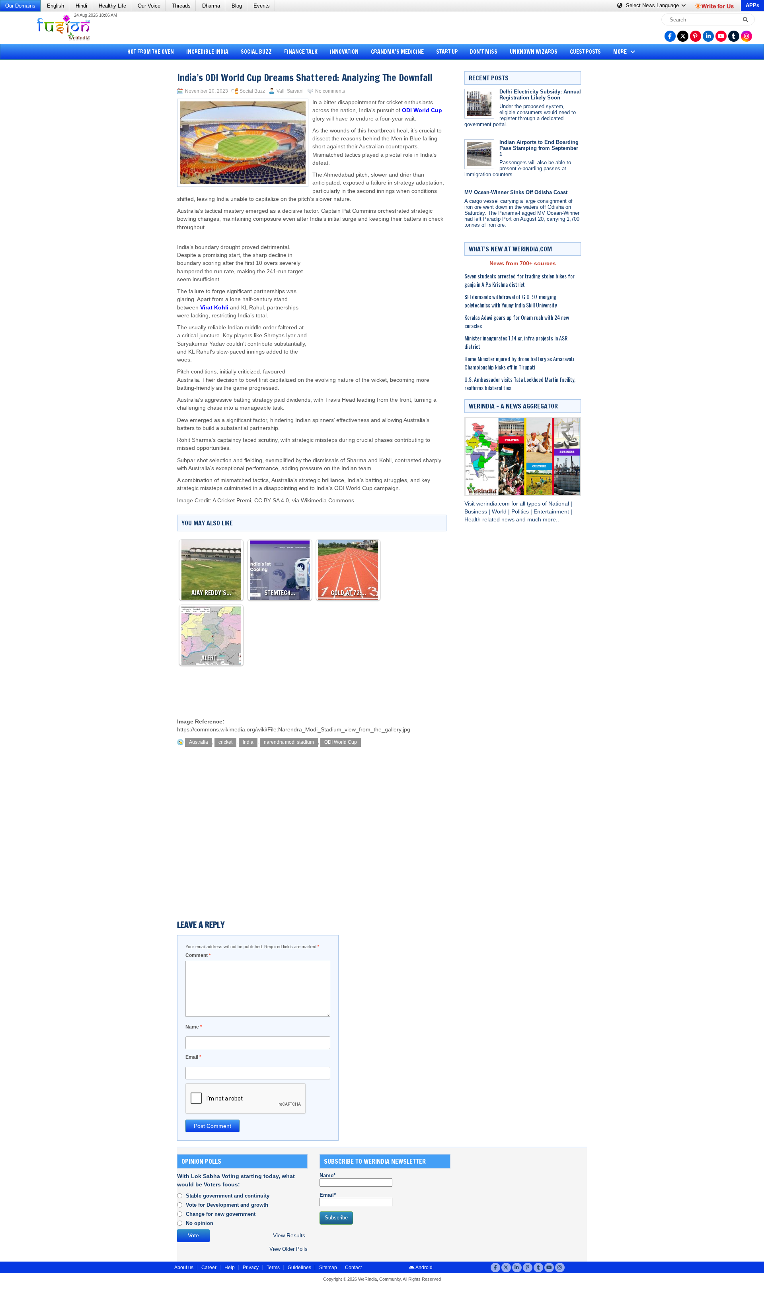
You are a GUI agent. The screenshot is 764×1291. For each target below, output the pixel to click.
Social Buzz (256, 52)
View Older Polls (288, 1249)
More (620, 52)
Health (473, 520)
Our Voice (149, 6)
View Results (289, 1236)
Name (193, 1027)
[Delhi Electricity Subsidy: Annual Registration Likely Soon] (479, 104)
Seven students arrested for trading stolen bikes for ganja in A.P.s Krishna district (519, 280)
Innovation (344, 52)
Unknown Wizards (533, 52)
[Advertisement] (36, 185)
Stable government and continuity (227, 1196)
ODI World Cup (422, 110)
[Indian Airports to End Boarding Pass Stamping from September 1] (479, 154)
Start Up (447, 52)
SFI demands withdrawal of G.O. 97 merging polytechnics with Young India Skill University (510, 300)
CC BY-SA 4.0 (271, 501)
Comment (198, 955)
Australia (198, 742)
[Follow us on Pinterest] (695, 36)
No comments (330, 91)
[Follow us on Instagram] (746, 36)
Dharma (211, 6)
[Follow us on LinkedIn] (708, 36)
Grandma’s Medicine (397, 52)
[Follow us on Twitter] (682, 36)
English (55, 6)
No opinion (199, 1223)
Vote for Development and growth (227, 1205)
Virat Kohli (214, 308)
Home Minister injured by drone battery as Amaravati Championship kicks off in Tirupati (519, 362)
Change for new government (220, 1214)
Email (193, 1057)
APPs (752, 5)
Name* (327, 1175)
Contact (353, 1267)
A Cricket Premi (231, 501)
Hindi (81, 6)
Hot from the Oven (150, 52)
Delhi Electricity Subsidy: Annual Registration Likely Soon (540, 95)
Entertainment (552, 512)
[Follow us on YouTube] (721, 36)
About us (183, 1267)
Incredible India (207, 52)
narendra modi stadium (289, 742)
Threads (181, 6)
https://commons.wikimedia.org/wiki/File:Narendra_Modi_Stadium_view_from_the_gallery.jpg (293, 730)
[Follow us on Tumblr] (733, 36)
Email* (328, 1195)
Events (261, 6)
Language (653, 5)
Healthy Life (112, 6)
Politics (520, 512)
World (500, 512)
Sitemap (328, 1267)
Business (476, 512)
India (248, 742)
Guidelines (299, 1267)
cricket (225, 742)
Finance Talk (301, 52)
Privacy (251, 1267)
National (559, 504)
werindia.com (493, 504)
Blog (237, 6)
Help (229, 1267)
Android (424, 1267)
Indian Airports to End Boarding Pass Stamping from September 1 (539, 148)
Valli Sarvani (290, 91)
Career (208, 1267)
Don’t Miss (483, 52)
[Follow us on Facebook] (670, 36)
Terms (273, 1267)
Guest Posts (585, 52)
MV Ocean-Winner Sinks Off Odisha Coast (515, 192)
